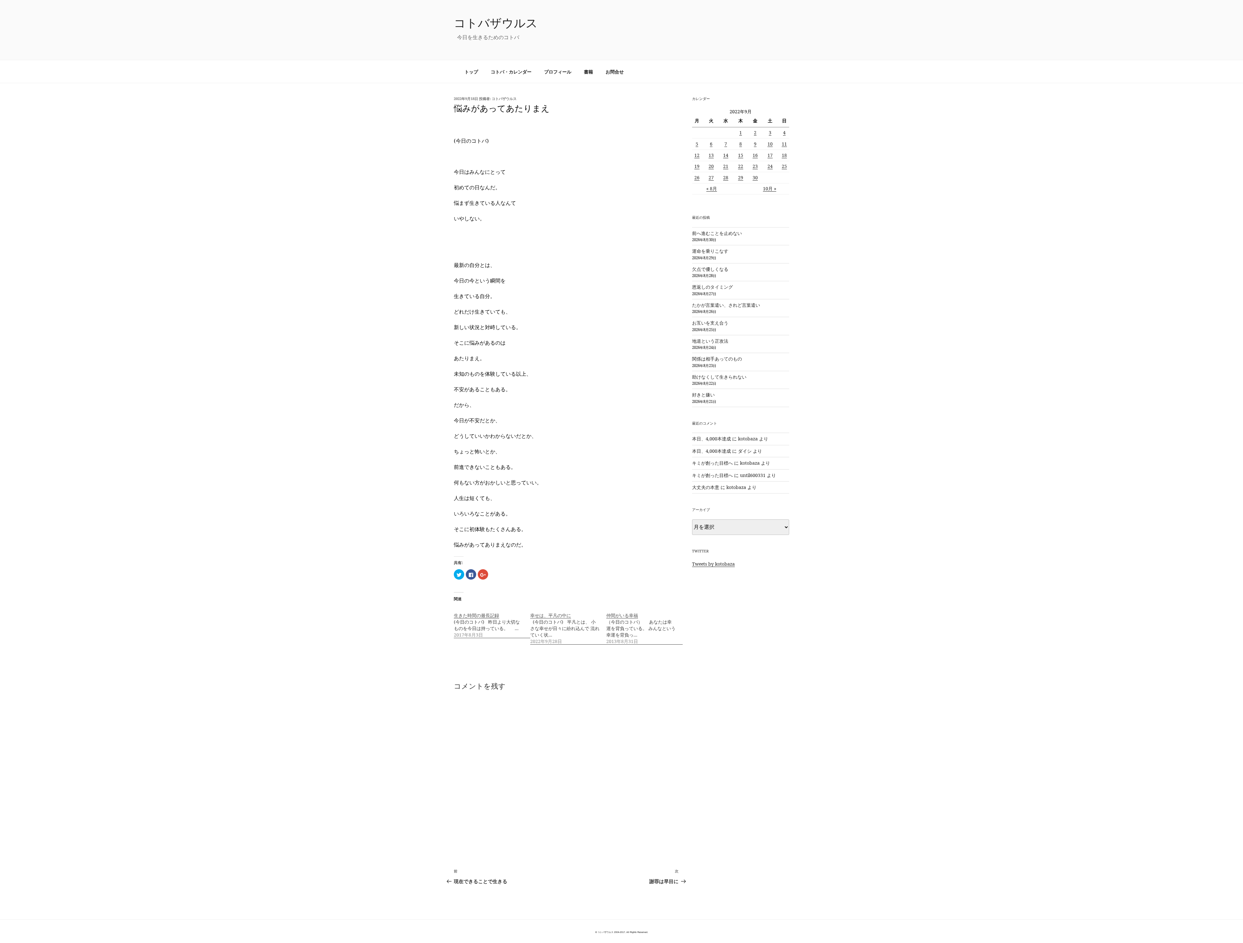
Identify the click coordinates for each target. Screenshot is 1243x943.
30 (755, 177)
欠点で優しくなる (710, 269)
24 (770, 166)
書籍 (588, 72)
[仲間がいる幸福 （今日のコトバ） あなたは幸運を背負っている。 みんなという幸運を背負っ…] (644, 625)
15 (740, 155)
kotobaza (748, 439)
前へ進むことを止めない (717, 233)
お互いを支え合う (710, 323)
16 (755, 155)
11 (784, 144)
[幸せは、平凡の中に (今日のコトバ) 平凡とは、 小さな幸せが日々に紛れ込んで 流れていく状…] (568, 625)
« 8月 (711, 188)
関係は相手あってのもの (717, 359)
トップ (471, 72)
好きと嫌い (703, 395)
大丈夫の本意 (705, 487)
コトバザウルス (496, 23)
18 (784, 155)
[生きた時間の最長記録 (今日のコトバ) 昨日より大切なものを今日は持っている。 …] (492, 621)
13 (711, 155)
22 (740, 166)
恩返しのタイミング (712, 287)
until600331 (753, 475)
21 (725, 166)
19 (697, 166)
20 (711, 166)
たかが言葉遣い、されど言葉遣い (726, 305)
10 (770, 144)
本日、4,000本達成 (711, 439)
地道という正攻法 (710, 341)
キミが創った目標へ (712, 463)
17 (770, 155)
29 (740, 177)
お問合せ (615, 72)
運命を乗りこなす (710, 251)
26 (697, 177)
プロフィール (557, 72)
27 (711, 177)
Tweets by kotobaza (713, 564)
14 (725, 155)
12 (697, 155)
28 (725, 177)
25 (784, 166)
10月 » (769, 188)
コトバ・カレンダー (511, 72)
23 (755, 166)
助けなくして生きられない (719, 377)
